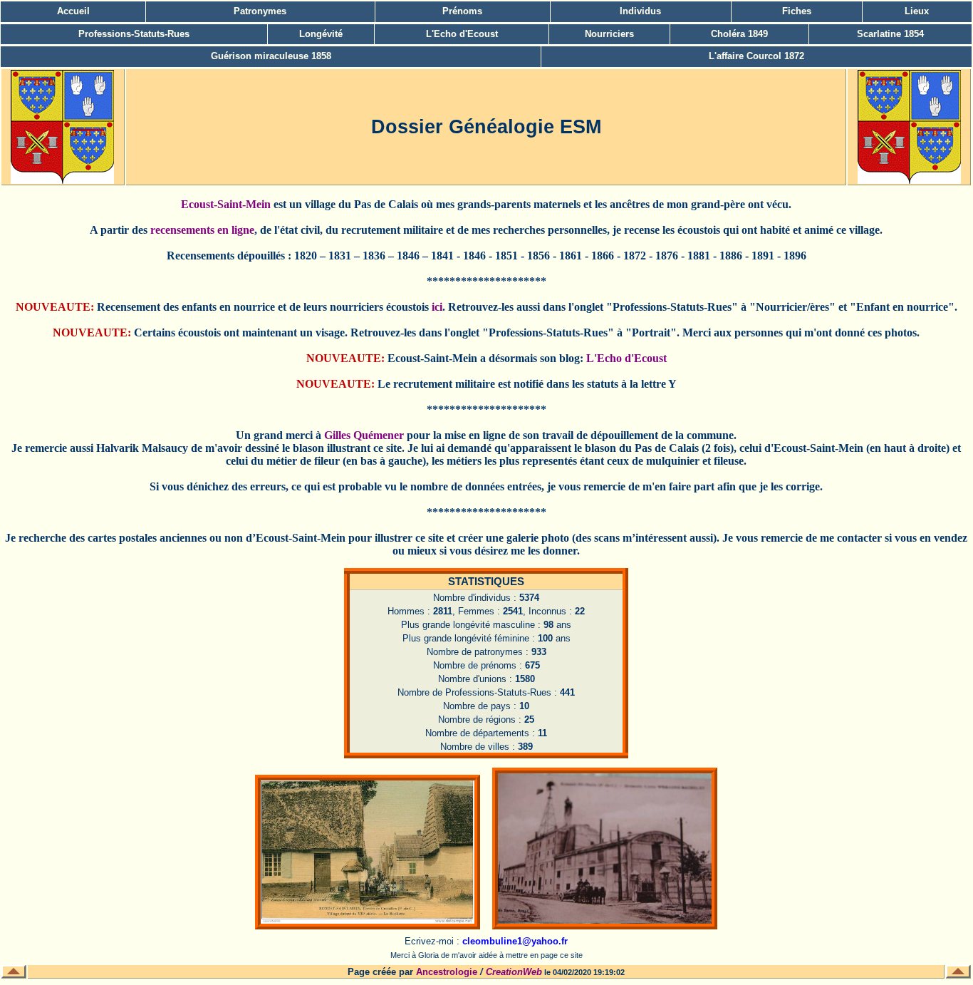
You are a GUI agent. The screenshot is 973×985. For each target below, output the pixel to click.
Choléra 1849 (739, 34)
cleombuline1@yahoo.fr (515, 941)
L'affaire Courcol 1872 (756, 56)
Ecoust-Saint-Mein (226, 204)
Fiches (796, 11)
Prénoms (462, 11)
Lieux (917, 11)
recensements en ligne (202, 230)
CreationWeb (514, 971)
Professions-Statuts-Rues (133, 34)
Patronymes (260, 11)
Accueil (73, 11)
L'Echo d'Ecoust (462, 34)
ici (437, 307)
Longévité (321, 34)
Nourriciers (609, 34)
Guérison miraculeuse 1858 (271, 56)
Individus (640, 11)
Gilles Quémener (364, 435)
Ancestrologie (446, 971)
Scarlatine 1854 (890, 34)
